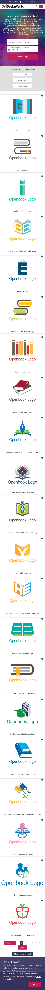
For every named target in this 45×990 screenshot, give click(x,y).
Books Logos (22, 74)
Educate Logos (23, 86)
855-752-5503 (13, 2)
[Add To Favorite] (42, 95)
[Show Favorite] (20, 2)
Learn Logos (22, 80)
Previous (9, 943)
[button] (42, 79)
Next (23, 947)
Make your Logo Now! (22, 954)
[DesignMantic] (13, 6)
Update (23, 56)
